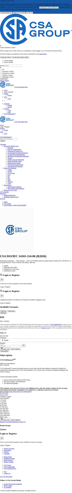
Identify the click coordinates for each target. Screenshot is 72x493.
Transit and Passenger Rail (15, 165)
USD (5, 97)
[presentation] (0, 45)
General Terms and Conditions (13, 484)
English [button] (6, 93)
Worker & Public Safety (15, 161)
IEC (9, 176)
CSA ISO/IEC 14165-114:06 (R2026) (15, 205)
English (10, 105)
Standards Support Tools (11, 197)
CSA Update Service (10, 468)
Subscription (7, 450)
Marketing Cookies (8, 77)
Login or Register (8, 433)
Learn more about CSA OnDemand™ (20, 391)
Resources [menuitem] (3, 193)
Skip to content (4, 80)
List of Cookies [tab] (8, 62)
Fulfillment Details (9, 458)
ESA (9, 175)
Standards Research (9, 195)
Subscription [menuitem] (7, 185)
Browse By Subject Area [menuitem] (11, 146)
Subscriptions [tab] (4, 351)
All (3, 69)
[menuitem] (40, 148)
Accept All (9, 7)
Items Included (4, 391)
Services (6, 452)
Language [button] (7, 103)
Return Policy (8, 457)
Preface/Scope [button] (5, 426)
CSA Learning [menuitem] (4, 192)
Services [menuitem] (2, 199)
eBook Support (8, 460)
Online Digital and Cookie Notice (40, 9)
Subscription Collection (14, 187)
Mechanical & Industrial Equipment (18, 156)
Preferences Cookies (8, 73)
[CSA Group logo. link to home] (36, 44)
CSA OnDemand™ (9, 114)
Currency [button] (6, 109)
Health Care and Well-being (16, 159)
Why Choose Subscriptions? (16, 188)
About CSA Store (9, 448)
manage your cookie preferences (49, 7)
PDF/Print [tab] (3, 311)
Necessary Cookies (8, 71)
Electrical (10, 148)
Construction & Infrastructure (16, 154)
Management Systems (14, 163)
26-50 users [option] (3, 405)
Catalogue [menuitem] (3, 144)
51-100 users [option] (4, 407)
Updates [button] (3, 429)
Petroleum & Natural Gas (15, 151)
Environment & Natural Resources (18, 153)
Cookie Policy (42, 54)
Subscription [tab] (11, 311)
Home (5, 202)
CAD (9, 99)
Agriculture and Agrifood (15, 166)
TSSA (9, 183)
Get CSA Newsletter (6, 476)
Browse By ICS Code (10, 190)
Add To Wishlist (15, 349)
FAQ (5, 472)
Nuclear (10, 158)
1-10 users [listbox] (3, 400)
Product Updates (9, 462)
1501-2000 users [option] (5, 415)
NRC (9, 180)
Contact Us (22, 422)
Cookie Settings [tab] (8, 60)
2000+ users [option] (3, 417)
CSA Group (11, 173)
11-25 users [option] (3, 403)
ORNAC (10, 182)
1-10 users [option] (3, 402)
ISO (9, 178)
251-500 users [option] (4, 410)
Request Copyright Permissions (9, 422)
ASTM (10, 171)
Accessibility (7, 487)
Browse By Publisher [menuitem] (10, 168)
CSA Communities (9, 467)
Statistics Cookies (7, 75)
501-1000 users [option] (4, 412)
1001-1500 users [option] (5, 413)
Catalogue (7, 453)
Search (2, 65)
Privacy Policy (8, 485)
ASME (10, 170)
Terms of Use (45, 328)
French (10, 95)
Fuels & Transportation (14, 149)
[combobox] (8, 139)
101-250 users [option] (4, 408)
